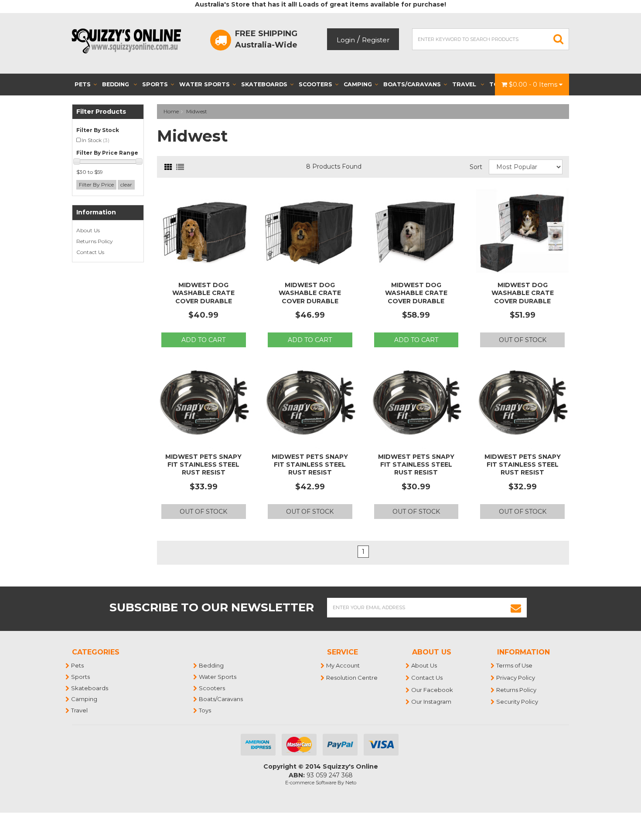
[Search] (558, 39)
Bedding (116, 84)
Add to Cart (203, 340)
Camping (358, 84)
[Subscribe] (516, 607)
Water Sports (204, 84)
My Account (343, 665)
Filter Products (101, 111)
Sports (155, 84)
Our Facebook (432, 689)
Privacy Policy (516, 677)
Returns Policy (94, 241)
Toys (205, 710)
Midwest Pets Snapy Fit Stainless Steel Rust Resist (203, 464)
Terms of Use (514, 665)
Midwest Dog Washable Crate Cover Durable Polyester (203, 297)
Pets (83, 84)
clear (126, 184)
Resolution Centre (352, 677)
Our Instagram (431, 701)
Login (346, 40)
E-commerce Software (310, 783)
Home (171, 111)
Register (375, 40)
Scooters (315, 84)
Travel (465, 84)
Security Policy (517, 701)
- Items (534, 84)
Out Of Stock (522, 340)
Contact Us (90, 252)
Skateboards (264, 84)
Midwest (196, 111)
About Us (88, 230)
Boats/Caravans (412, 84)
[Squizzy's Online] (129, 40)
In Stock (95, 140)
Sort (476, 167)
